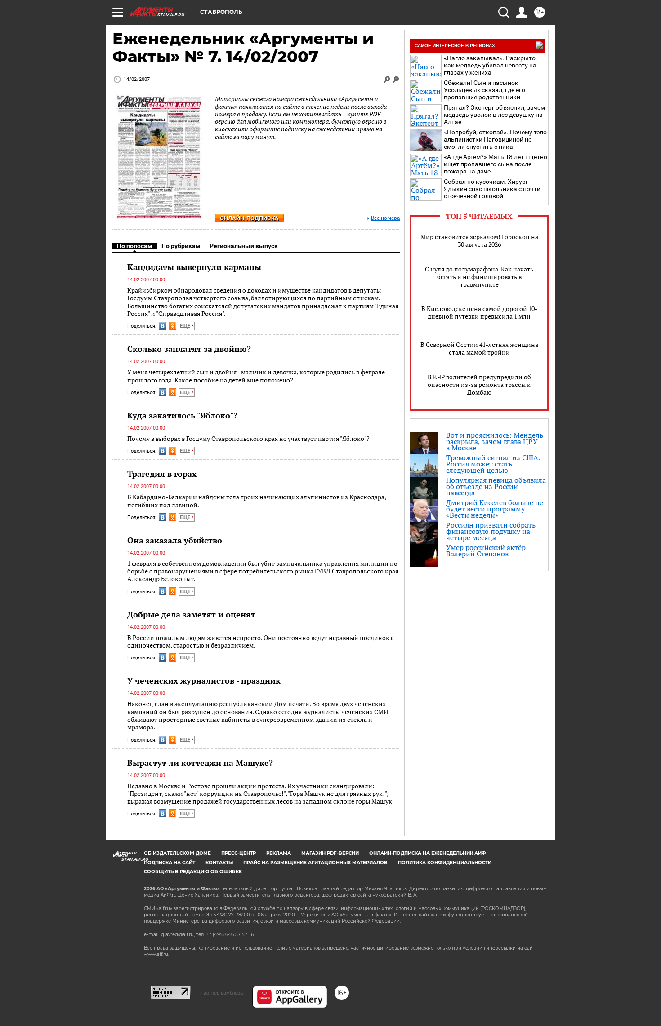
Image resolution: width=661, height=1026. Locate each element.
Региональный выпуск (244, 245)
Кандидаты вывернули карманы (194, 267)
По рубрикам (181, 245)
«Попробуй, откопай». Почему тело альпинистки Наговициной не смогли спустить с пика (495, 139)
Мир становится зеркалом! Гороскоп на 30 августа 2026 (479, 240)
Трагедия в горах (162, 473)
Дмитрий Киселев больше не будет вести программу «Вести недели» (494, 508)
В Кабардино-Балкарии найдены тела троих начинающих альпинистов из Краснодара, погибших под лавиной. (256, 501)
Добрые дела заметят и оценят (191, 614)
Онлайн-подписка (249, 218)
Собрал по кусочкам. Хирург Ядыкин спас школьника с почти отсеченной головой (492, 189)
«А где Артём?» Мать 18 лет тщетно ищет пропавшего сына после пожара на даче (495, 164)
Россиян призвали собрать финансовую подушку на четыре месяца (491, 531)
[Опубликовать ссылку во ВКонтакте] (162, 326)
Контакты (219, 863)
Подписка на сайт (169, 863)
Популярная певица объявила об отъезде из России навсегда (496, 486)
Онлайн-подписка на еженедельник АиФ (427, 853)
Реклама (278, 853)
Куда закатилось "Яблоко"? (182, 415)
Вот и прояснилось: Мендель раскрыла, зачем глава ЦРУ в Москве (494, 441)
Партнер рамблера (221, 992)
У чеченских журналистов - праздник (204, 680)
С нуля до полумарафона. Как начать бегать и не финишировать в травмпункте (479, 276)
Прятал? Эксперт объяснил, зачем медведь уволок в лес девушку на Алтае (494, 114)
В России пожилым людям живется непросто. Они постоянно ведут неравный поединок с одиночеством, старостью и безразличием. (260, 641)
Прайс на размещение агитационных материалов (315, 863)
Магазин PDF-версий (330, 853)
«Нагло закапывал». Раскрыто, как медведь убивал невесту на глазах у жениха (490, 65)
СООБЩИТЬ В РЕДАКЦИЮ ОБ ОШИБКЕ (193, 872)
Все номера (385, 218)
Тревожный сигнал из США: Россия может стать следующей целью (493, 463)
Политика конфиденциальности (444, 863)
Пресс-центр (238, 853)
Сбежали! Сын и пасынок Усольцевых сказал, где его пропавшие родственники (484, 90)
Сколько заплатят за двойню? (189, 348)
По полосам (134, 245)
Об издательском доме (177, 853)
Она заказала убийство (174, 540)
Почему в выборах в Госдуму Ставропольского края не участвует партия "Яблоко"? (248, 438)
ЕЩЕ (186, 326)
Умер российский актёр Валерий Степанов (486, 550)
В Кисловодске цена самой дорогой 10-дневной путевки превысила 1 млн (479, 312)
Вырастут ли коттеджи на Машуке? (200, 762)
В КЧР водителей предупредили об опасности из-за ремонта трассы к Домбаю (479, 384)
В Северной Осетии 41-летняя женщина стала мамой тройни (479, 348)
